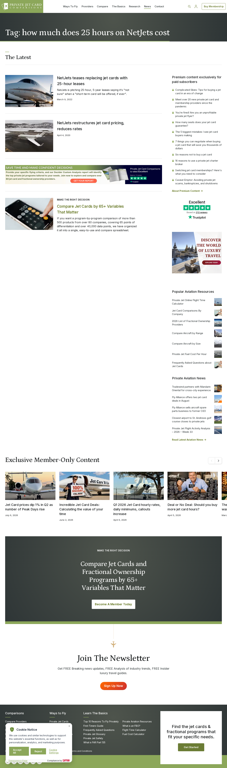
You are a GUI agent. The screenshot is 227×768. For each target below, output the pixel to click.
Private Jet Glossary (94, 734)
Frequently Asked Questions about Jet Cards (191, 364)
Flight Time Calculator (134, 730)
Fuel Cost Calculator (133, 734)
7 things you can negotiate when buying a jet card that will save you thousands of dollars (198, 145)
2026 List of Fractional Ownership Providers (191, 322)
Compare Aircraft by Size (186, 343)
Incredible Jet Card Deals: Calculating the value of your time (81, 509)
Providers (87, 6)
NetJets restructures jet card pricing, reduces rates (90, 125)
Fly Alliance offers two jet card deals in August (189, 399)
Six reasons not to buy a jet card (193, 154)
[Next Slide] (218, 460)
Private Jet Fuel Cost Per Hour (189, 354)
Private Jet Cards (59, 721)
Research (134, 6)
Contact (159, 6)
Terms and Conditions (81, 751)
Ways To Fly (70, 6)
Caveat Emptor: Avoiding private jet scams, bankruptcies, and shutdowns (196, 181)
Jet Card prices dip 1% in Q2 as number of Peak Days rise (29, 507)
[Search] (189, 6)
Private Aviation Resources (137, 721)
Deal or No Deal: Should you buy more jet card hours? (192, 507)
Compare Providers (16, 721)
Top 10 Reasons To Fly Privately (101, 721)
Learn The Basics (95, 713)
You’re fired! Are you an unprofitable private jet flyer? (195, 114)
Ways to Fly (58, 713)
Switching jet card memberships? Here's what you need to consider (198, 172)
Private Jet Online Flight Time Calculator (188, 302)
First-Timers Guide (93, 725)
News (147, 6)
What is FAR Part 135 (94, 742)
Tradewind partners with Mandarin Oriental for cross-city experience (191, 388)
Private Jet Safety (93, 738)
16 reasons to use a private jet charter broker (196, 162)
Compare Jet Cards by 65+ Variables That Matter (90, 209)
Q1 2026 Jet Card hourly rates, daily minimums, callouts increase (137, 509)
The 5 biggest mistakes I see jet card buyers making (196, 133)
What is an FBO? (131, 725)
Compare (102, 6)
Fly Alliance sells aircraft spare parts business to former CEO (189, 409)
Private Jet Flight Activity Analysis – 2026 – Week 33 (191, 430)
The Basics (118, 6)
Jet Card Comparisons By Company (186, 312)
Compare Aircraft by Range (187, 333)
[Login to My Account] (196, 6)
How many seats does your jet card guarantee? (195, 124)
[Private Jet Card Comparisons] (21, 6)
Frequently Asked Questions (98, 730)
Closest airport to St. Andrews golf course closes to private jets (191, 419)
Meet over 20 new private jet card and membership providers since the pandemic (197, 103)
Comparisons (14, 713)
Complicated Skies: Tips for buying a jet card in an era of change (198, 91)
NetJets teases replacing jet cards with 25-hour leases (92, 80)
